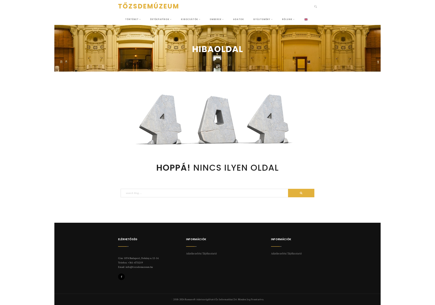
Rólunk (287, 19)
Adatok (238, 19)
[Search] (315, 6)
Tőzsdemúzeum (148, 6)
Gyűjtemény (262, 19)
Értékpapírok (160, 19)
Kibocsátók (190, 19)
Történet (132, 19)
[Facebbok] (121, 276)
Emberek (216, 19)
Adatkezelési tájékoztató (201, 253)
